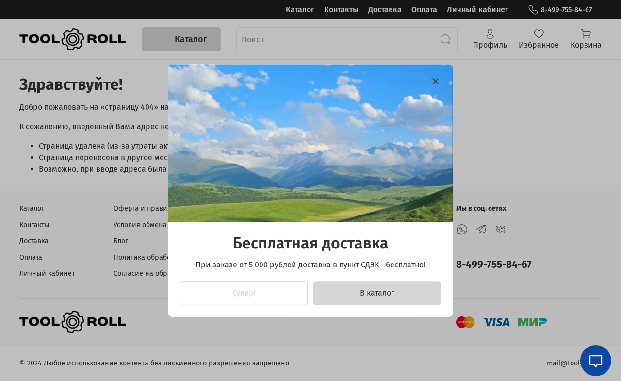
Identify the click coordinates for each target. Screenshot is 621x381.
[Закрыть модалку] (435, 81)
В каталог (377, 293)
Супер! (244, 293)
